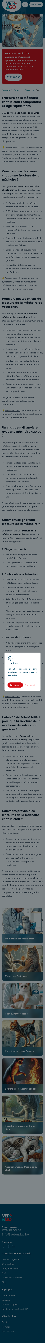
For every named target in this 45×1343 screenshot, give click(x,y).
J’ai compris (15, 685)
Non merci (30, 685)
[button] (22, 671)
